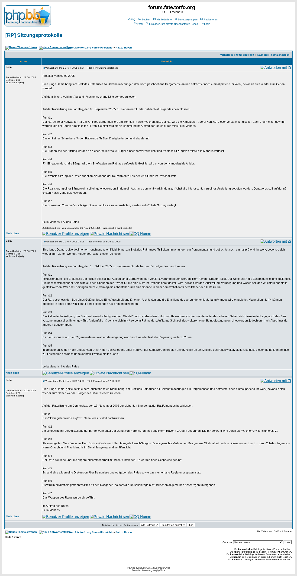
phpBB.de (160, 570)
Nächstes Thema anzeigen (273, 54)
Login (207, 24)
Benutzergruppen (187, 19)
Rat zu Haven (124, 47)
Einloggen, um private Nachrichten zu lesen (173, 24)
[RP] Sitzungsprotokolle (33, 35)
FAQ (133, 19)
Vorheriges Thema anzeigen (237, 54)
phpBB (141, 567)
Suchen (146, 19)
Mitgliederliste (164, 19)
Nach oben (12, 233)
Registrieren (210, 19)
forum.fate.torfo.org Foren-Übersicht (89, 47)
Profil (140, 24)
